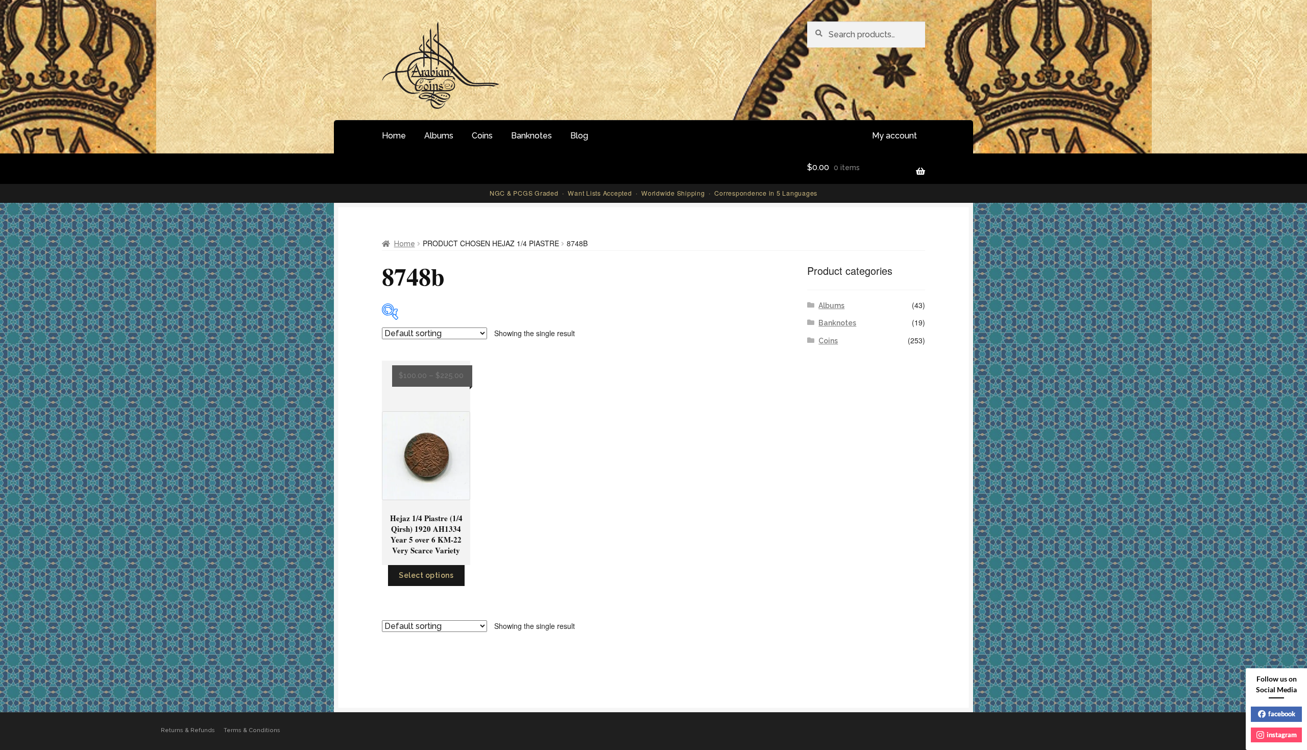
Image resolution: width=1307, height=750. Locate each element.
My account (894, 135)
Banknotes (531, 135)
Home (394, 135)
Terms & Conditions (252, 730)
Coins (482, 135)
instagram (1282, 735)
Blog (579, 135)
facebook (1281, 714)
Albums (438, 135)
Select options (426, 575)
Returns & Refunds (188, 730)
